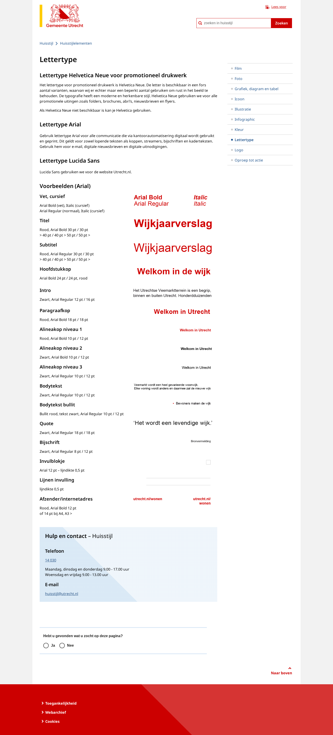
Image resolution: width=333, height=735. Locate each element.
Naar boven (281, 672)
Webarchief (55, 712)
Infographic (245, 119)
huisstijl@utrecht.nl (61, 593)
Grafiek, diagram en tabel (256, 88)
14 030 (50, 560)
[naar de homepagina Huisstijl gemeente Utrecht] (61, 17)
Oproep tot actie (249, 160)
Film (238, 68)
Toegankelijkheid (61, 703)
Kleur (239, 129)
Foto (238, 78)
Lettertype (244, 139)
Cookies (52, 721)
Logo (239, 149)
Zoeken (281, 23)
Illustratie (243, 109)
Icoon (239, 98)
